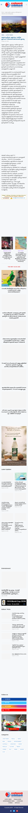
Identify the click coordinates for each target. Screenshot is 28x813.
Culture (12, 746)
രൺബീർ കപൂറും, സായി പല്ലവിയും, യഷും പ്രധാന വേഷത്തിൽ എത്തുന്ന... (10, 592)
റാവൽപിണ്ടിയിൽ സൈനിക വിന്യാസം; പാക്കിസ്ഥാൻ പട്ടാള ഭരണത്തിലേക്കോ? (14, 290)
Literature (13, 744)
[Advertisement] (14, 139)
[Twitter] (14, 811)
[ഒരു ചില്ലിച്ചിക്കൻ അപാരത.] (5, 656)
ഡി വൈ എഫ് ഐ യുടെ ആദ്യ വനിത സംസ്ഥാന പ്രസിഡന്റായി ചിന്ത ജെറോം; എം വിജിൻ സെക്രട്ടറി (14, 412)
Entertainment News (8, 801)
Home (2, 12)
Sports (20, 744)
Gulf (10, 749)
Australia (4, 744)
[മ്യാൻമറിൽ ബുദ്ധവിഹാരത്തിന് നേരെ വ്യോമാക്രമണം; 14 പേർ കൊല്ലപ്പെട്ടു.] (14, 377)
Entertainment (18, 741)
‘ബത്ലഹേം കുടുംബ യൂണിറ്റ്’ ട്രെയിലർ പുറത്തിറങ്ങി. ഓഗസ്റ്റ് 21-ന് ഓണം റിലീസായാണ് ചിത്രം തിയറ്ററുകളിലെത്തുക (19, 636)
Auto (3, 752)
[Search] (26, 4)
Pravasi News (17, 799)
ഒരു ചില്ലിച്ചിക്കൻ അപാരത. (19, 654)
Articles (4, 746)
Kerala (13, 738)
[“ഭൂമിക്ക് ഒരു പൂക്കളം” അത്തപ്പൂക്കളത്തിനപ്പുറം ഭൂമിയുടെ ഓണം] (5, 647)
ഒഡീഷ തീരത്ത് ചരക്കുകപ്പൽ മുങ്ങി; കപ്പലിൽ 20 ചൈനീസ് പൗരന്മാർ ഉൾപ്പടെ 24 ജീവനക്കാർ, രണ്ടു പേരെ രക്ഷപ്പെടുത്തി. (20, 486)
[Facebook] (11, 811)
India (3, 741)
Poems (15, 749)
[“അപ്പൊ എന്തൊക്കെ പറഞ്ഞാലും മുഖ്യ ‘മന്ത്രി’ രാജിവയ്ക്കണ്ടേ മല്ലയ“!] (5, 627)
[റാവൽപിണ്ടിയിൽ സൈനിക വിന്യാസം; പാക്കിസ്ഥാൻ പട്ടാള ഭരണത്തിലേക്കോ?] (14, 278)
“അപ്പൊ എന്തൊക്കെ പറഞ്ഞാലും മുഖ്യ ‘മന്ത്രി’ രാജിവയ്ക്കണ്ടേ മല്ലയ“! (18, 626)
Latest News (5, 738)
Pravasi (9, 741)
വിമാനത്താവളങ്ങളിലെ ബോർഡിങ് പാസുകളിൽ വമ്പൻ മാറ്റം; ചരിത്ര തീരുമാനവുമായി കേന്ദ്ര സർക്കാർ (14, 340)
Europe (22, 749)
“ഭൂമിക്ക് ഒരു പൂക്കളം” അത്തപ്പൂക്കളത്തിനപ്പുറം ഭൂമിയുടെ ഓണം (18, 646)
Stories (4, 749)
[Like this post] (9, 232)
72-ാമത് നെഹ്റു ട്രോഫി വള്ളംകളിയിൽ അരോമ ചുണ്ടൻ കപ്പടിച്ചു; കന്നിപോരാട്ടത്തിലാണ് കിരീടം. (14, 365)
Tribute (18, 746)
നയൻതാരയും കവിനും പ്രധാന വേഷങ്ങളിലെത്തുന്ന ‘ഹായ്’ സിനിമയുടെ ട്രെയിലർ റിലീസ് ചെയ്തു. (18, 616)
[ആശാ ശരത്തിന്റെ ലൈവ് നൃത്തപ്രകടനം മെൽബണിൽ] (21, 497)
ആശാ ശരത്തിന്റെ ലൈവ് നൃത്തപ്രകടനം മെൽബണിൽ (20, 504)
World (19, 738)
